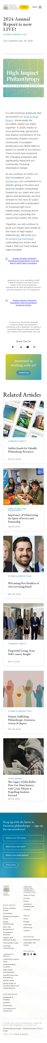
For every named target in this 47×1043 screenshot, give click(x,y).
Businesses (7, 1006)
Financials (28, 925)
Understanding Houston (9, 966)
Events (26, 901)
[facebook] (12, 346)
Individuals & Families (8, 999)
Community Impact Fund (11, 961)
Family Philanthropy (8, 923)
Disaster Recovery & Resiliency (10, 976)
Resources (28, 927)
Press (5, 1031)
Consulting (7, 913)
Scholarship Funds (10, 943)
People (26, 922)
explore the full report (21, 239)
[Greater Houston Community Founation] (6, 891)
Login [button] (24, 7)
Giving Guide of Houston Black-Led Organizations (11, 986)
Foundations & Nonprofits (9, 1010)
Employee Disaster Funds (11, 918)
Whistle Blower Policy (12, 1028)
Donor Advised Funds (9, 909)
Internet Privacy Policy (32, 1028)
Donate (27, 898)
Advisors (6, 1003)
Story (26, 919)
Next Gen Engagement (8, 928)
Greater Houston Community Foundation (30, 889)
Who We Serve (10, 994)
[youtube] (35, 954)
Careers (27, 930)
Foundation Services (8, 934)
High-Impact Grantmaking (8, 971)
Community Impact (8, 955)
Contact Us (23, 373)
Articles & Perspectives (29, 905)
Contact (27, 909)
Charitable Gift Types (30, 944)
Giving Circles (8, 980)
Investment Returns (32, 940)
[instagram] (28, 954)
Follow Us (29, 951)
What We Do (9, 905)
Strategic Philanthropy (8, 947)
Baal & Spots (21, 1034)
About (27, 915)
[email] (27, 346)
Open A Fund (29, 895)
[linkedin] (25, 954)
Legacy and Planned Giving (9, 939)
